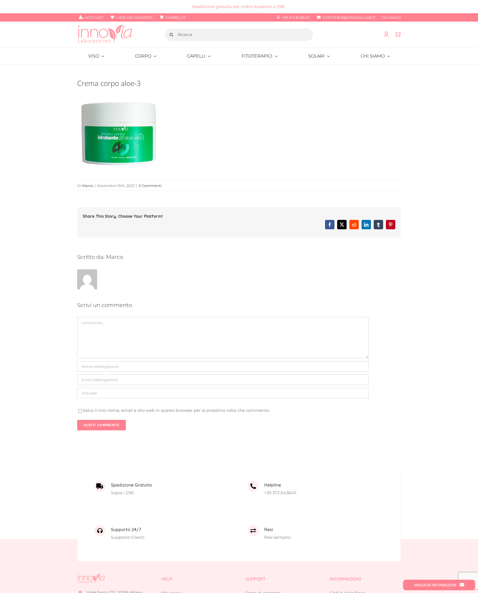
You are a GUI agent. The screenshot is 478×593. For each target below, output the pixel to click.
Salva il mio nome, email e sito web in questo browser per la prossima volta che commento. (176, 410)
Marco (87, 185)
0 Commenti (150, 185)
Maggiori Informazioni (435, 584)
